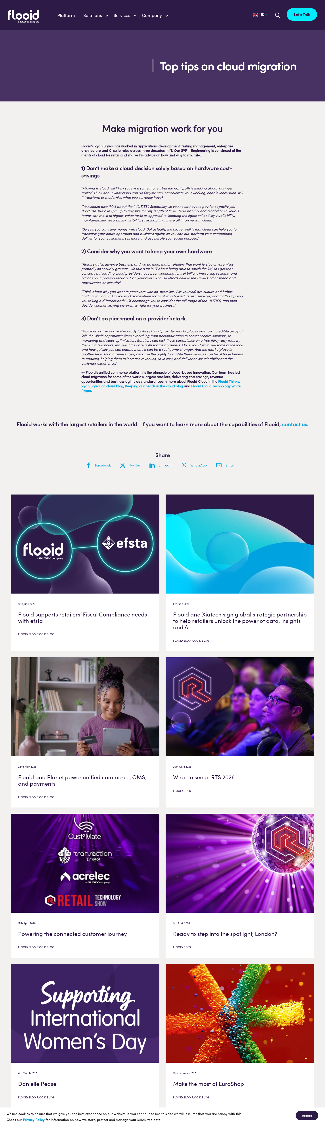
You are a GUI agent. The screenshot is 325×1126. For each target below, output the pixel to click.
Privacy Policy (34, 1119)
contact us (294, 424)
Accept (307, 1115)
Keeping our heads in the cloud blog (154, 386)
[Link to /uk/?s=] (277, 14)
